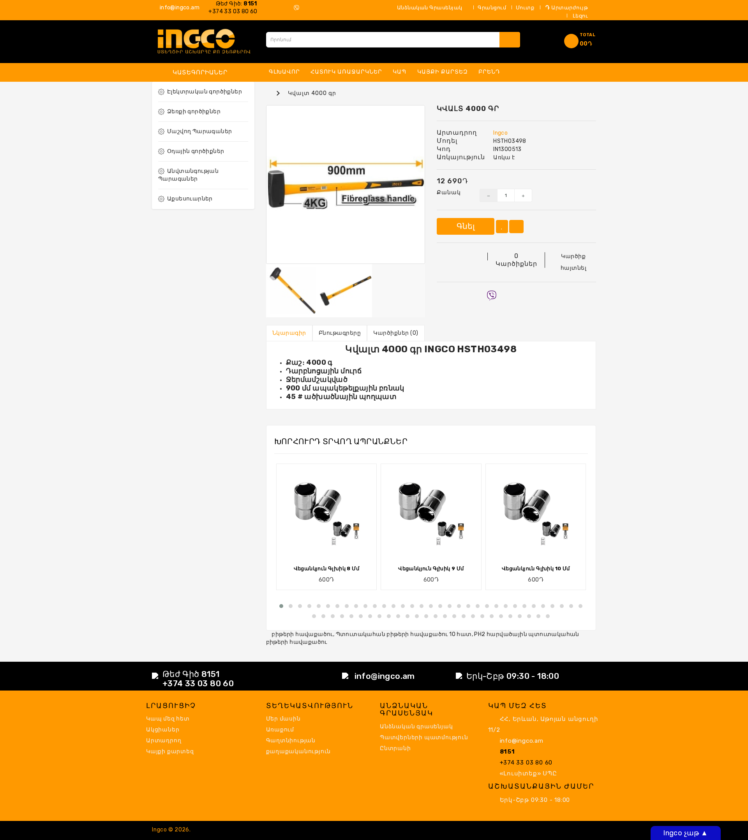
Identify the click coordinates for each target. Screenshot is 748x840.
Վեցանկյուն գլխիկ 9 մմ (431, 568)
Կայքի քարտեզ (442, 72)
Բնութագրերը (340, 333)
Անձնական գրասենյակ (416, 726)
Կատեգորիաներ (200, 72)
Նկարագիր (289, 333)
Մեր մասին (283, 718)
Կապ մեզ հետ (168, 718)
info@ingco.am (178, 7)
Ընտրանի (395, 748)
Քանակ (449, 192)
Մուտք (525, 8)
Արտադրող (163, 740)
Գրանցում (492, 8)
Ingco (500, 133)
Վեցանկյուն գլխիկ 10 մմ (536, 568)
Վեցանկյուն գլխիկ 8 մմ (326, 568)
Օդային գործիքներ (195, 151)
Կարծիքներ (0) (395, 333)
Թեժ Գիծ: (235, 3)
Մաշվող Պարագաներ (199, 131)
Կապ (399, 72)
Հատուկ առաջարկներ (346, 72)
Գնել (466, 226)
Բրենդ (489, 72)
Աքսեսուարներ (190, 198)
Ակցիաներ (162, 729)
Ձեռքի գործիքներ (194, 111)
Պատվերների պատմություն (424, 737)
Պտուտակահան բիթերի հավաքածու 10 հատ (404, 634)
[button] (281, 606)
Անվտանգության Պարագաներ (188, 175)
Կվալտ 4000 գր (312, 93)
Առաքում (280, 729)
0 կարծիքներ (516, 259)
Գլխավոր (284, 72)
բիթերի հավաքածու (302, 634)
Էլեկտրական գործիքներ (204, 91)
